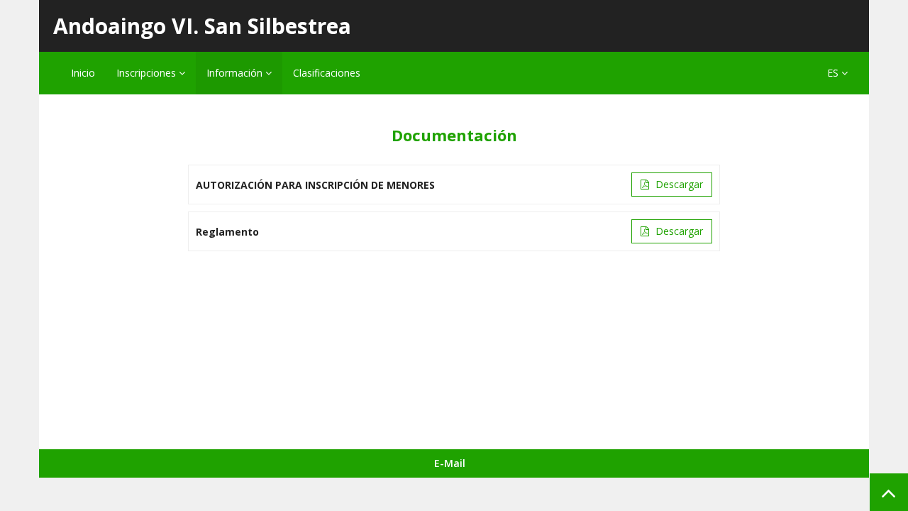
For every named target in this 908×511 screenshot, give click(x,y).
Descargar (678, 184)
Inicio (83, 72)
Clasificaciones (326, 72)
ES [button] (834, 72)
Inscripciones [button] (147, 72)
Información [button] (235, 72)
